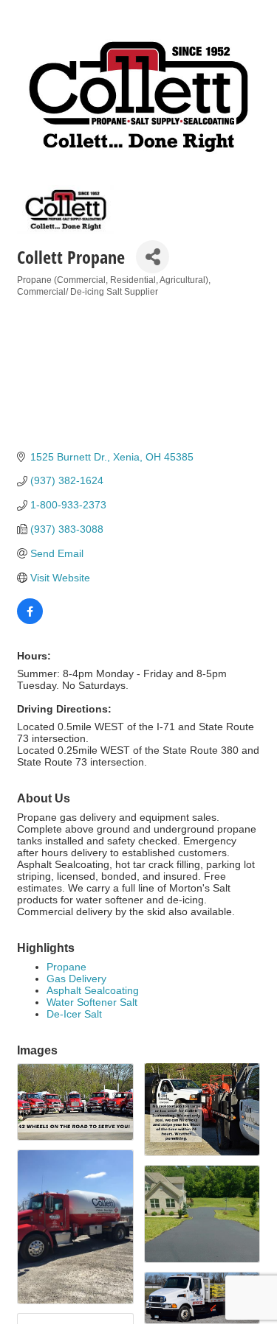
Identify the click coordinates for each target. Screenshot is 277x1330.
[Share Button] (152, 256)
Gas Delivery (76, 978)
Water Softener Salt (92, 1002)
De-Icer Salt (74, 1014)
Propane (66, 967)
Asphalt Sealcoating (93, 990)
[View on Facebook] (30, 620)
